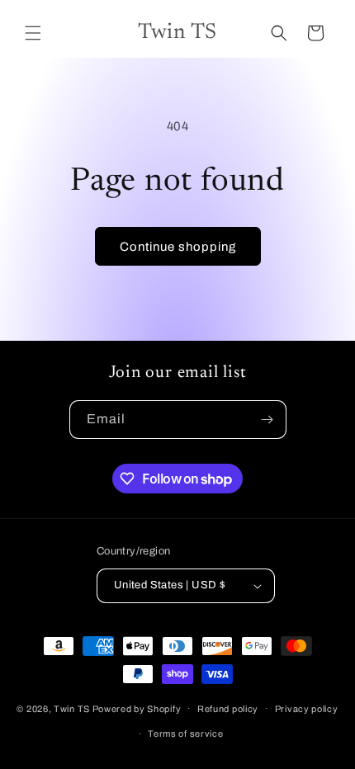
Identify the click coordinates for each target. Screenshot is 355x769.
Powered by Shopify (137, 708)
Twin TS (72, 708)
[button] (33, 33)
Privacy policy (306, 709)
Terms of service (185, 733)
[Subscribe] (267, 419)
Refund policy (227, 709)
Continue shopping (178, 246)
